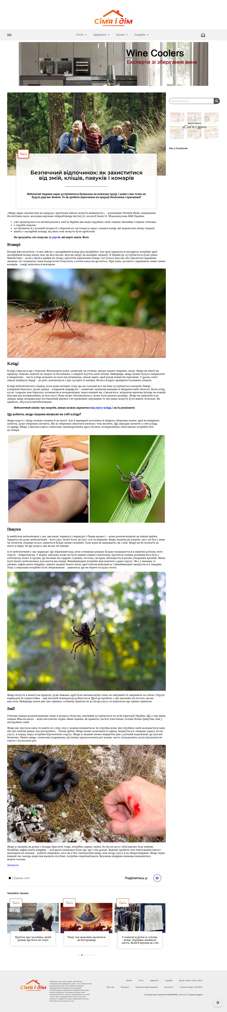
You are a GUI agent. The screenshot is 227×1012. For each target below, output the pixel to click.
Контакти (169, 987)
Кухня (120, 34)
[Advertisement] (196, 242)
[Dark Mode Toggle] (217, 1002)
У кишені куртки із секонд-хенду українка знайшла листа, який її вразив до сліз (86, 940)
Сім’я (79, 34)
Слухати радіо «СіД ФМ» (191, 987)
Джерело (13, 865)
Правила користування (147, 987)
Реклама (125, 987)
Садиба (139, 34)
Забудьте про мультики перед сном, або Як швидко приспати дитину (140, 940)
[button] (157, 878)
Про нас (110, 987)
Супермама (126, 902)
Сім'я (23, 153)
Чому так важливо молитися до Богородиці (33, 938)
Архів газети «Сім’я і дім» (191, 980)
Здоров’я (99, 34)
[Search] (217, 101)
